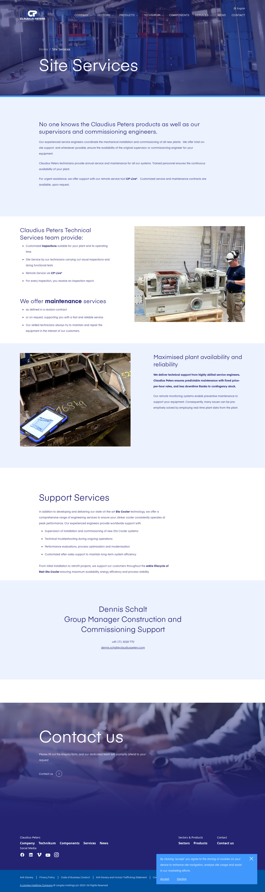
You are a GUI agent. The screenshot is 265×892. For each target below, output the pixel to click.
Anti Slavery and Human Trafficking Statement (121, 877)
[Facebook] (22, 854)
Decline (181, 878)
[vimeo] (39, 855)
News (104, 843)
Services (89, 843)
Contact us (225, 843)
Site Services (61, 49)
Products (200, 843)
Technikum (47, 843)
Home (43, 49)
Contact (222, 837)
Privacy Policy (47, 877)
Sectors (184, 843)
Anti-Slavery (27, 877)
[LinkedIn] (31, 854)
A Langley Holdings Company (36, 885)
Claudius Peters (30, 837)
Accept (164, 878)
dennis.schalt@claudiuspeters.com (123, 647)
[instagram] (56, 854)
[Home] (32, 15)
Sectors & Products (190, 837)
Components (70, 843)
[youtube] (48, 855)
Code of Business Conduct (75, 877)
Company (27, 843)
